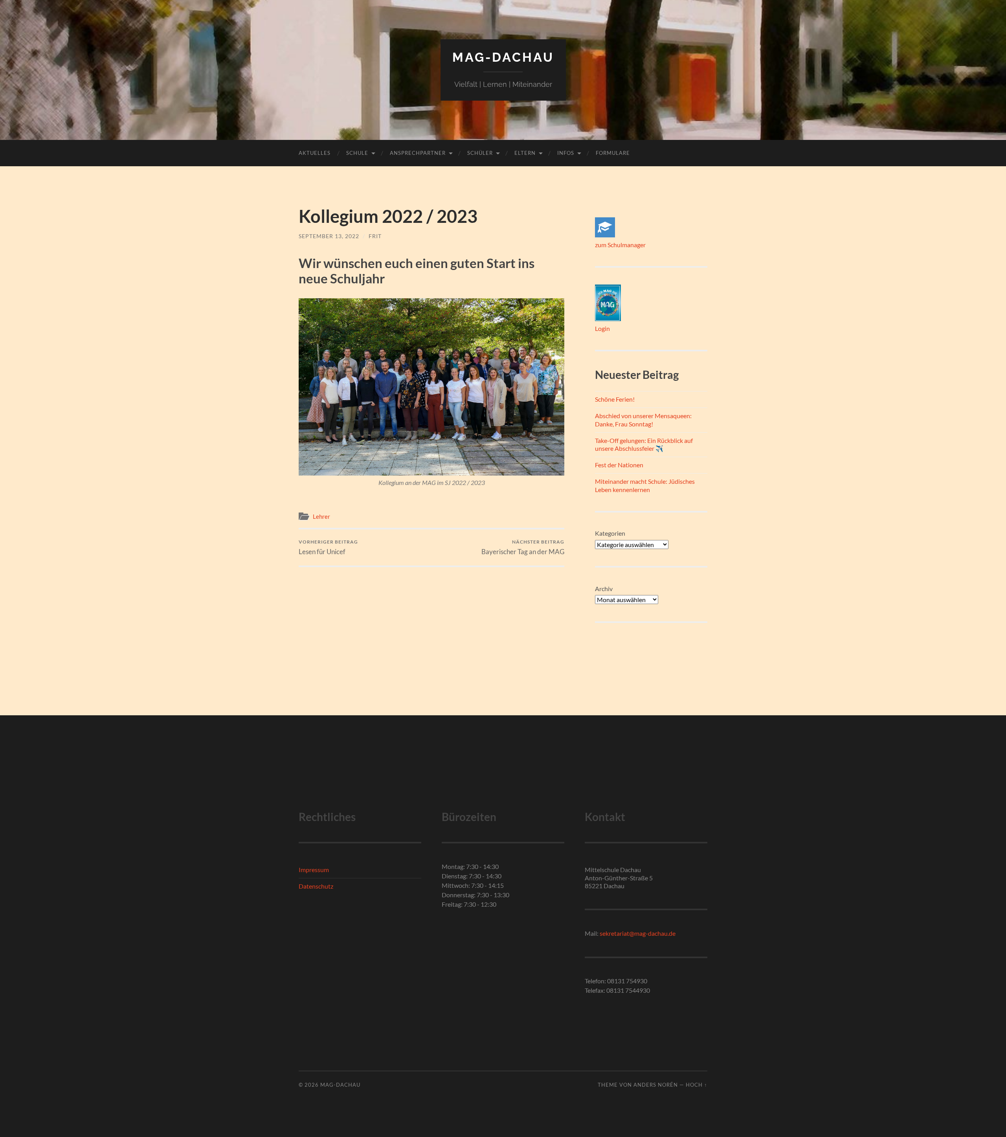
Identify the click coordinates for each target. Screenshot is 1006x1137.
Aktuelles (314, 153)
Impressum (314, 869)
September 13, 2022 (329, 236)
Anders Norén (655, 1085)
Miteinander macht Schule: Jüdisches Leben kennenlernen (645, 485)
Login (602, 328)
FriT (375, 236)
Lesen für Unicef (328, 547)
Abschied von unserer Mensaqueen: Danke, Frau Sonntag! (643, 420)
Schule (357, 153)
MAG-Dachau (503, 57)
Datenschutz (316, 886)
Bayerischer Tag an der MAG (522, 547)
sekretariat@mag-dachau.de (638, 933)
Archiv (604, 588)
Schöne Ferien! (615, 399)
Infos (565, 153)
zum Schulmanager (620, 244)
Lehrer (321, 516)
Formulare (613, 153)
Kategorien (610, 533)
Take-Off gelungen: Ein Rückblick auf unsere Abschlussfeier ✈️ (644, 444)
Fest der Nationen (619, 464)
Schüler (480, 153)
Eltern (525, 153)
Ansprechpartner (418, 153)
